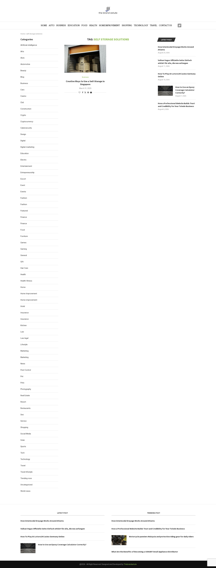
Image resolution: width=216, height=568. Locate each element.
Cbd (22, 102)
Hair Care (24, 268)
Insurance (24, 313)
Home (44, 25)
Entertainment (26, 166)
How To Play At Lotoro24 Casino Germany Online (177, 75)
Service (23, 421)
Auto (51, 25)
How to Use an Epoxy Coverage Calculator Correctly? (184, 90)
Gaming (23, 249)
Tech (22, 453)
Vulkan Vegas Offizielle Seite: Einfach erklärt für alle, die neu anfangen (175, 61)
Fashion (23, 198)
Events (23, 191)
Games (23, 242)
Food (84, 25)
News (22, 364)
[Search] (179, 25)
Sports (23, 446)
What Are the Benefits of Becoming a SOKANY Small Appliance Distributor (145, 551)
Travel (153, 25)
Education (74, 25)
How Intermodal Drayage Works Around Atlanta (176, 48)
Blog (22, 77)
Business (61, 25)
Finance (23, 217)
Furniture (24, 236)
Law (22, 332)
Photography (25, 389)
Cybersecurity (26, 128)
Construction (25, 109)
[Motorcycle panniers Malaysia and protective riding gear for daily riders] (119, 540)
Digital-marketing (27, 147)
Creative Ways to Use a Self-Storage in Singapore (85, 83)
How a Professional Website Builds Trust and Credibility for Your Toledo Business (176, 104)
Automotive (25, 64)
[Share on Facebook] (82, 92)
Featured (24, 211)
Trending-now (26, 478)
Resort (23, 402)
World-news (25, 491)
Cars (22, 90)
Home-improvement (28, 300)
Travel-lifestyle (26, 472)
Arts (22, 51)
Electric (23, 160)
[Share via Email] (91, 92)
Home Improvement (109, 25)
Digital (22, 141)
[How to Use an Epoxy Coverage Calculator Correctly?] (165, 91)
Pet (21, 376)
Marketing (24, 351)
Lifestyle (24, 344)
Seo (22, 414)
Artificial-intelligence (28, 45)
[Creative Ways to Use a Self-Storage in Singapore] (85, 59)
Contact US (165, 25)
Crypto (23, 115)
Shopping (127, 25)
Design (23, 134)
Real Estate (25, 395)
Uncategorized (26, 485)
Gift (22, 262)
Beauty (23, 70)
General (23, 255)
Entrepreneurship (27, 172)
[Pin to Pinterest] (88, 92)
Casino (23, 96)
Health (93, 25)
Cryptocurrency (26, 121)
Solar (22, 440)
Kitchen (23, 325)
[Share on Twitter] (85, 92)
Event (22, 185)
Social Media (25, 434)
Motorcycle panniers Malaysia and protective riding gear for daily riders (161, 536)
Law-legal (24, 338)
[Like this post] (79, 92)
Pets (22, 383)
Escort (23, 179)
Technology (141, 25)
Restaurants (25, 408)
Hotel (22, 306)
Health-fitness (26, 281)
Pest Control (25, 370)
